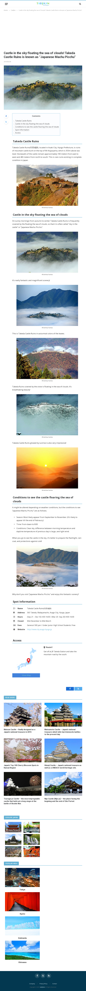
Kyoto (22, 914)
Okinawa (22, 962)
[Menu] (6, 4)
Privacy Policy (43, 983)
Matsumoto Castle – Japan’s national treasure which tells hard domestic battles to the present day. (62, 732)
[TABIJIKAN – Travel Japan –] (43, 4)
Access (18, 132)
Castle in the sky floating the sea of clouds (32, 124)
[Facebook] (6, 116)
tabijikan (42, 987)
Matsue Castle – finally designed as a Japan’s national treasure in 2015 (19, 730)
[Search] (80, 4)
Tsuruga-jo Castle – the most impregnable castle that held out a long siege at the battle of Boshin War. (22, 801)
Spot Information (22, 130)
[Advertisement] (43, 30)
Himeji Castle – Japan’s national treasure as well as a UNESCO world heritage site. (62, 766)
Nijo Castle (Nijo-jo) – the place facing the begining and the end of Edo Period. (62, 800)
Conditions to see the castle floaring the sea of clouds (37, 127)
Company (32, 983)
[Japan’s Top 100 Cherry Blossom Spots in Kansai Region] (23, 750)
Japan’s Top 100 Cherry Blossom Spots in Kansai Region (21, 766)
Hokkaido (22, 938)
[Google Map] (26, 659)
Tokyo (22, 889)
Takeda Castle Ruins (23, 120)
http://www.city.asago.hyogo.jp (39, 629)
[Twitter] (6, 122)
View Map (26, 675)
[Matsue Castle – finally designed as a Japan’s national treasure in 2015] (23, 715)
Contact (54, 983)
